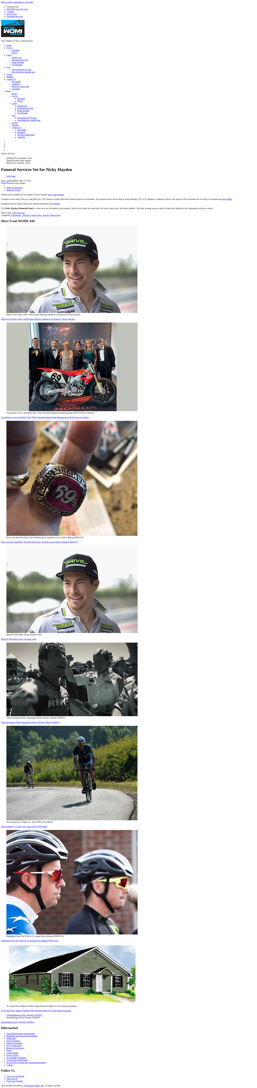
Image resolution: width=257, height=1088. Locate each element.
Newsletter (16, 82)
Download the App (14, 16)
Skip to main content (9, 2)
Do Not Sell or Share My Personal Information (26, 1062)
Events (9, 74)
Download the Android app (23, 72)
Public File (11, 1038)
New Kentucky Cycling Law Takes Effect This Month (24, 826)
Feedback (16, 84)
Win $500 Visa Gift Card (17, 9)
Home (9, 45)
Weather (9, 77)
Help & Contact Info (20, 86)
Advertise (16, 89)
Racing (46, 215)
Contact (9, 1065)
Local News (11, 14)
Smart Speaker (18, 62)
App (8, 67)
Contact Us (11, 79)
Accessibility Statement (16, 1058)
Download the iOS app (21, 69)
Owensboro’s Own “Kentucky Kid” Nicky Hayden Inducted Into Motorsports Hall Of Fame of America (45, 417)
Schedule (16, 50)
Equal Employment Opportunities (20, 1033)
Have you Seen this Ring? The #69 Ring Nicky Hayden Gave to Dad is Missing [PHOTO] (39, 542)
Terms (9, 1050)
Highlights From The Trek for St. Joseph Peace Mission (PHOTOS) (29, 941)
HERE (229, 199)
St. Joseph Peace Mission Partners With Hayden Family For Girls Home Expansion (36, 1010)
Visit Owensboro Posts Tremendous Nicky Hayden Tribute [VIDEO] (30, 722)
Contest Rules (12, 1053)
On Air (9, 48)
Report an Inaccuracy (15, 1048)
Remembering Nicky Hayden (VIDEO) (18, 1022)
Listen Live (16, 57)
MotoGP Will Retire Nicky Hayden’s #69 (18, 639)
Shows (15, 53)
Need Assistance (13, 1041)
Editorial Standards (14, 1043)
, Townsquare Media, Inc (33, 1086)
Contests (10, 11)
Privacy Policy (12, 1055)
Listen (9, 55)
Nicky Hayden (18, 213)
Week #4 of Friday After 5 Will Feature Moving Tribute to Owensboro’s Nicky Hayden (38, 319)
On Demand (17, 65)
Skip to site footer (25, 2)
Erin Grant (5, 181)
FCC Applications (14, 1046)
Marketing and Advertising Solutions (21, 1036)
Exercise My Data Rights (17, 1060)
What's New (55, 215)
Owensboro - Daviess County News (26, 215)
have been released (56, 194)
